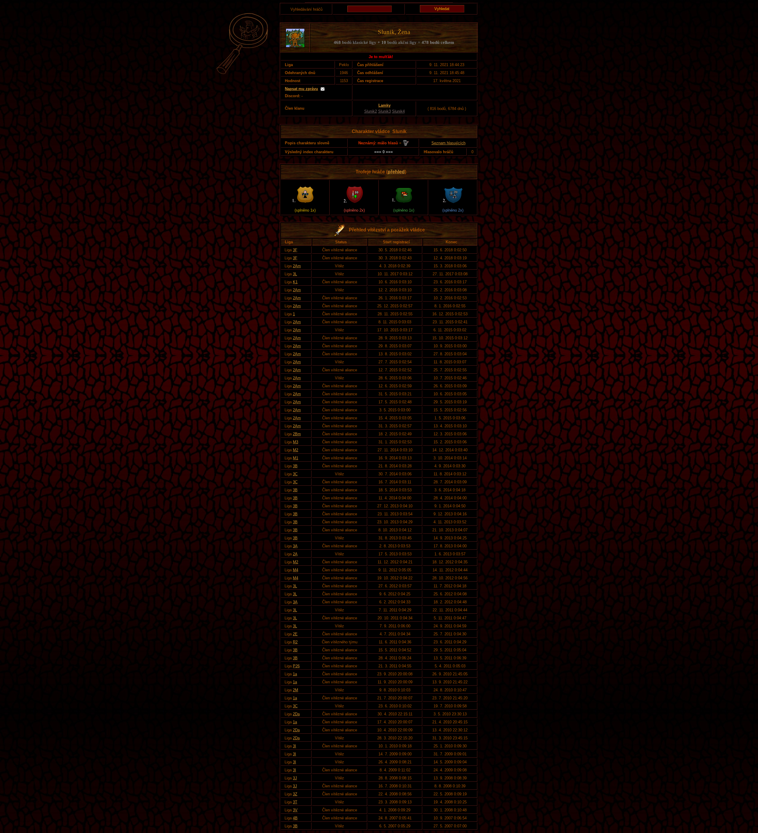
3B (295, 466)
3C (295, 474)
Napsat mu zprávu (301, 89)
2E (295, 634)
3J (295, 778)
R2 (295, 642)
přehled (396, 171)
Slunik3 (384, 111)
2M (295, 690)
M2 (295, 450)
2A (295, 554)
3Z (295, 794)
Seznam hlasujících (448, 143)
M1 (295, 458)
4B (295, 818)
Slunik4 (398, 111)
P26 (296, 666)
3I (294, 746)
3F (295, 250)
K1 (295, 282)
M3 (295, 442)
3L (295, 274)
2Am (297, 266)
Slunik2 (370, 111)
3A (295, 546)
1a (295, 674)
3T (295, 802)
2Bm (297, 434)
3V (295, 810)
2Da (296, 714)
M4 (295, 570)
